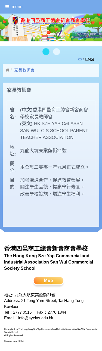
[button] (45, 52)
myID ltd (19, 341)
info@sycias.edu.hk (35, 318)
